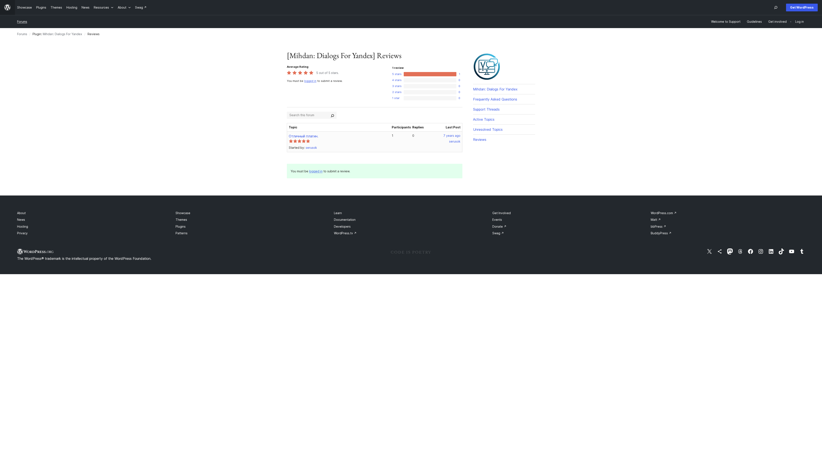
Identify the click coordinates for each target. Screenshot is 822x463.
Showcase (183, 213)
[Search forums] (332, 115)
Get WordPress (802, 7)
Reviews (479, 139)
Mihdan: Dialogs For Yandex (62, 34)
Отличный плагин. (303, 136)
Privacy (22, 233)
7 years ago (451, 135)
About (21, 213)
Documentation (345, 219)
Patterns (182, 233)
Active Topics (483, 119)
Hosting (22, 226)
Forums (22, 21)
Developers (342, 226)
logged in (310, 81)
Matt (656, 219)
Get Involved (501, 213)
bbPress (658, 226)
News (21, 219)
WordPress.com (664, 213)
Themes (181, 219)
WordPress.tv (345, 233)
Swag (498, 233)
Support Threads (486, 109)
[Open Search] (776, 7)
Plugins (181, 226)
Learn (338, 213)
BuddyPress (661, 233)
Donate (499, 226)
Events (497, 219)
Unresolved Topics (488, 129)
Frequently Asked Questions (495, 99)
